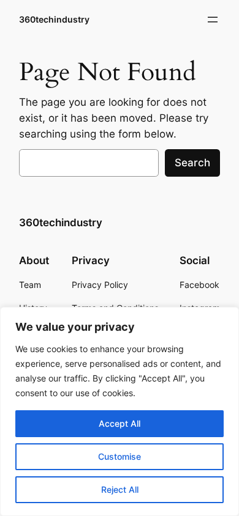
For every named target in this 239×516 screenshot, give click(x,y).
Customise (119, 456)
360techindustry (54, 19)
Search (192, 163)
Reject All (119, 489)
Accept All (119, 423)
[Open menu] (212, 19)
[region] (119, 411)
